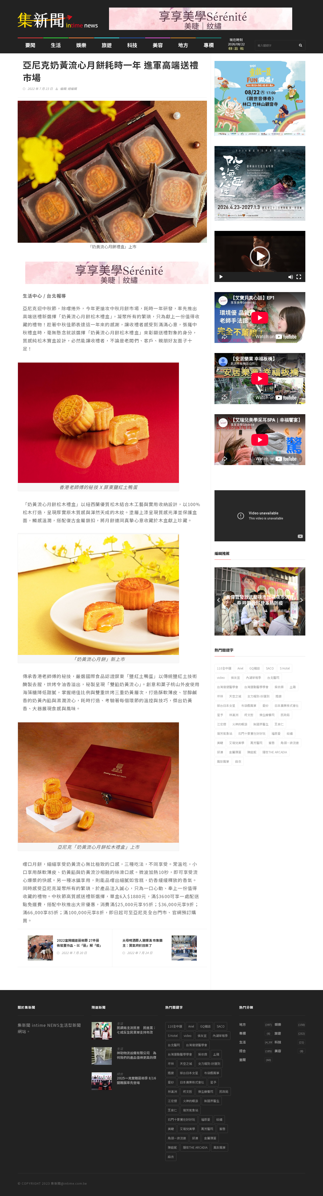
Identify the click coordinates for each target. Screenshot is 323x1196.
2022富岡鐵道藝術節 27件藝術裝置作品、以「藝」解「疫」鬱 (79, 945)
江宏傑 (221, 724)
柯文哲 (248, 715)
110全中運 (224, 668)
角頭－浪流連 (290, 743)
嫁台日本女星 (226, 705)
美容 (158, 45)
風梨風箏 (223, 761)
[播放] (221, 276)
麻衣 (238, 761)
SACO (270, 668)
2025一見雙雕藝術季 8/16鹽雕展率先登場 (136, 1080)
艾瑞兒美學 (236, 743)
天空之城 (235, 696)
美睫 (220, 743)
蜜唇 (271, 743)
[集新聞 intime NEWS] (59, 16)
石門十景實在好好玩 (251, 733)
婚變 (279, 696)
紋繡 (290, 733)
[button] (260, 256)
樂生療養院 (267, 715)
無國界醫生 (260, 724)
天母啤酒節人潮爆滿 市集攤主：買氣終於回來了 (142, 943)
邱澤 (220, 752)
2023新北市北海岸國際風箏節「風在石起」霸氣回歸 (260, 600)
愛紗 (265, 705)
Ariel (240, 668)
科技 (132, 45)
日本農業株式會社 (287, 705)
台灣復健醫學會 (227, 687)
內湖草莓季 (253, 677)
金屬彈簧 (235, 752)
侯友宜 (235, 677)
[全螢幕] (298, 276)
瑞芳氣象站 (224, 733)
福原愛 (276, 733)
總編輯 (72, 88)
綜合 (120, 1074)
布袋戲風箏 (248, 705)
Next (301, 601)
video (221, 677)
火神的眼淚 (239, 724)
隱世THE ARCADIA (274, 752)
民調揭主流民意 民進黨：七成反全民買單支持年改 (136, 1030)
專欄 (209, 45)
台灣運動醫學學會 (256, 687)
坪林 (220, 696)
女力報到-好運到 (258, 696)
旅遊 (107, 45)
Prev (218, 601)
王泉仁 (279, 724)
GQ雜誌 (254, 668)
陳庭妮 (251, 752)
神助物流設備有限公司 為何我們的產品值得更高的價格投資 (136, 1057)
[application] (259, 256)
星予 (220, 715)
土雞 (293, 687)
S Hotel (285, 668)
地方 (183, 45)
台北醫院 (273, 677)
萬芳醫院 (256, 743)
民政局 (285, 715)
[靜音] (290, 276)
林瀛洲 (233, 715)
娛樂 (81, 45)
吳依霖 (279, 687)
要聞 (30, 45)
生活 (56, 45)
